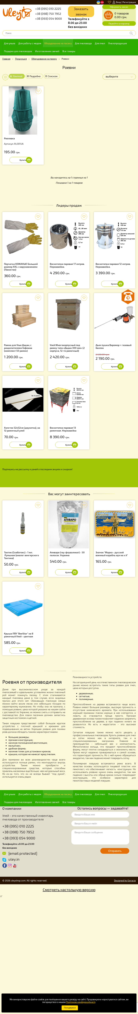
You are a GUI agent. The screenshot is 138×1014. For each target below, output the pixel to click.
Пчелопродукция (117, 43)
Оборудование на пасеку (58, 43)
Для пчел (100, 43)
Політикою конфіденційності (80, 1002)
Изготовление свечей (47, 51)
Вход (118, 2)
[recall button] (128, 296)
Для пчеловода (83, 43)
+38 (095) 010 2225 (48, 8)
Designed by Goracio (125, 880)
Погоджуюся (70, 1008)
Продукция (21, 58)
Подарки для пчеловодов (18, 51)
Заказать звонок (81, 11)
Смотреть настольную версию (69, 889)
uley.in (14, 859)
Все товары (68, 51)
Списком (52, 76)
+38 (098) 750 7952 (48, 13)
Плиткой (17, 76)
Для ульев (9, 43)
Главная (6, 58)
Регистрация (129, 2)
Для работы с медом (29, 43)
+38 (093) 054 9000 (48, 18)
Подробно (35, 76)
